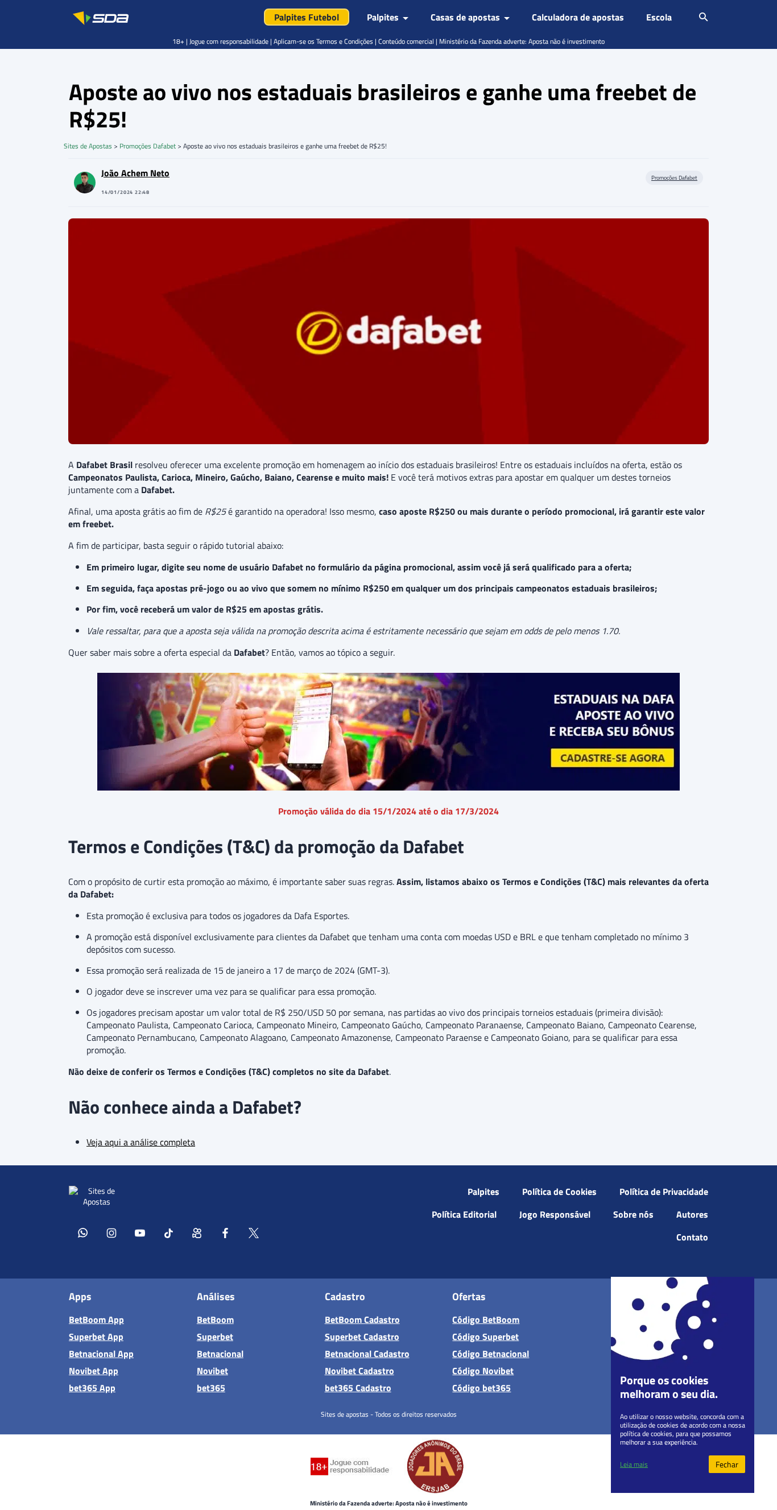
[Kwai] (197, 1232)
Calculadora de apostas (578, 17)
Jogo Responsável (554, 1214)
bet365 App (92, 1388)
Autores (692, 1214)
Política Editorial (464, 1214)
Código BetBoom (485, 1319)
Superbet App (96, 1336)
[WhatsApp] (83, 1232)
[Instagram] (111, 1232)
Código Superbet (485, 1336)
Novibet (212, 1370)
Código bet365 (481, 1388)
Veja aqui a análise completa (140, 1142)
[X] (253, 1232)
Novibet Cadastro (359, 1370)
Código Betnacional (490, 1353)
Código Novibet (483, 1370)
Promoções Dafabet (147, 145)
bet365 (211, 1388)
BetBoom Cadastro (362, 1319)
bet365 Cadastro (358, 1388)
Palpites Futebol (306, 17)
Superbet (215, 1336)
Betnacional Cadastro (367, 1353)
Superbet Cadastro (362, 1336)
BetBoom (215, 1319)
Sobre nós (633, 1214)
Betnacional (220, 1353)
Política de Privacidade (663, 1191)
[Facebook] (225, 1232)
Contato (692, 1237)
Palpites (483, 1191)
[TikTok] (168, 1232)
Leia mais (634, 1464)
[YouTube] (140, 1232)
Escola (659, 17)
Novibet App (93, 1370)
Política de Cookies (559, 1191)
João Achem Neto (135, 173)
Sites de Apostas (88, 145)
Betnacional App (101, 1353)
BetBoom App (96, 1319)
